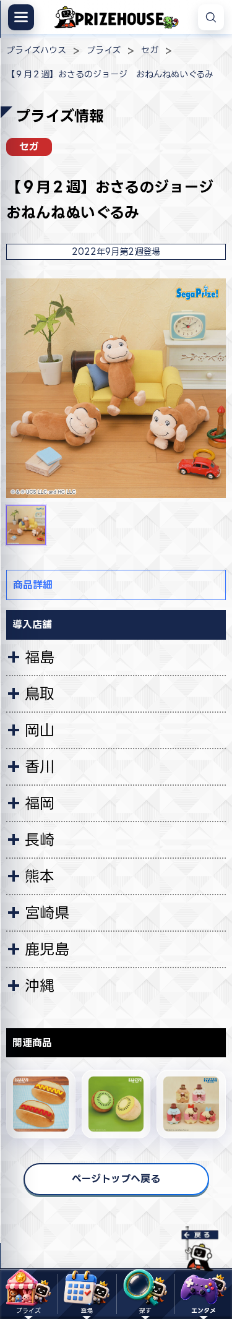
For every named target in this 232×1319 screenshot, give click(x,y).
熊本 (39, 876)
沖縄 (39, 985)
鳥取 (39, 693)
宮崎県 (47, 912)
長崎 (39, 839)
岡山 (39, 730)
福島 (39, 657)
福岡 (39, 803)
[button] (26, 525)
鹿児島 (47, 949)
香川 (39, 766)
